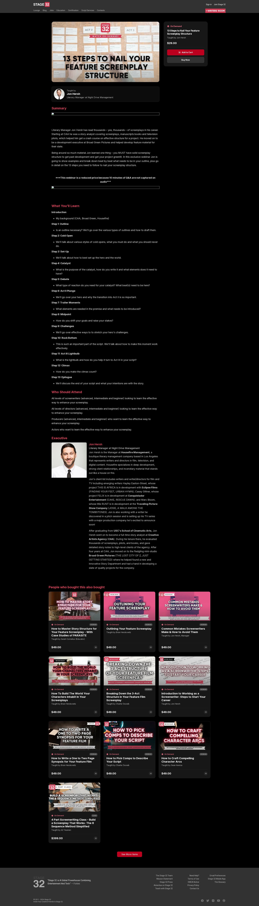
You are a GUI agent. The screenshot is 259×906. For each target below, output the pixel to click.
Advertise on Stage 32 (163, 885)
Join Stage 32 (220, 4)
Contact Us (194, 888)
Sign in (209, 4)
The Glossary (220, 882)
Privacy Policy (193, 885)
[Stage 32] (41, 4)
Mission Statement (164, 879)
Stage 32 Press (166, 882)
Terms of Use (193, 879)
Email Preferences (218, 875)
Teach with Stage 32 (164, 888)
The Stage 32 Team (164, 875)
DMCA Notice (193, 882)
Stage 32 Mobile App (217, 879)
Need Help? (194, 875)
